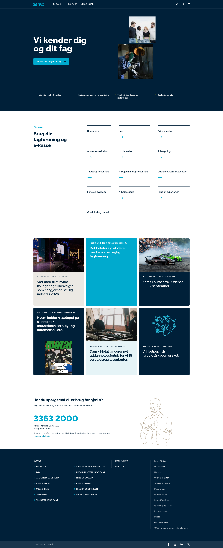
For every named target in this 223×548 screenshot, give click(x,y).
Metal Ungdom (160, 489)
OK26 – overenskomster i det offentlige (171, 528)
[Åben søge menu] (182, 4)
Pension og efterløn (87, 489)
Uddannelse (42, 489)
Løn (38, 472)
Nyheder (158, 472)
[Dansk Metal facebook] (168, 544)
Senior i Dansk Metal (163, 500)
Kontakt (72, 4)
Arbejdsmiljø (43, 483)
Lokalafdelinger (161, 461)
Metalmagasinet (161, 511)
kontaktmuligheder (42, 436)
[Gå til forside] (38, 4)
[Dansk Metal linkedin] (181, 544)
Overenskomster (161, 478)
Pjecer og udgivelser (163, 506)
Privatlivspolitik (39, 544)
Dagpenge (41, 467)
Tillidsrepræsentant (47, 500)
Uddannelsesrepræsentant (90, 472)
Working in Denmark (163, 483)
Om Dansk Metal (161, 522)
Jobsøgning (42, 494)
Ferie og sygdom (84, 478)
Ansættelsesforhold (47, 478)
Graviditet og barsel (87, 494)
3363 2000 (55, 418)
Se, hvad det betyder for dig (48, 61)
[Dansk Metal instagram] (175, 544)
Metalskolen (159, 467)
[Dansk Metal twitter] (188, 544)
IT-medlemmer (160, 494)
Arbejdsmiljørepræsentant (90, 467)
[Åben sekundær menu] (188, 4)
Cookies (51, 544)
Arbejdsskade (83, 483)
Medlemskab (87, 4)
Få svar (37, 461)
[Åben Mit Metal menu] (176, 4)
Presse (157, 517)
